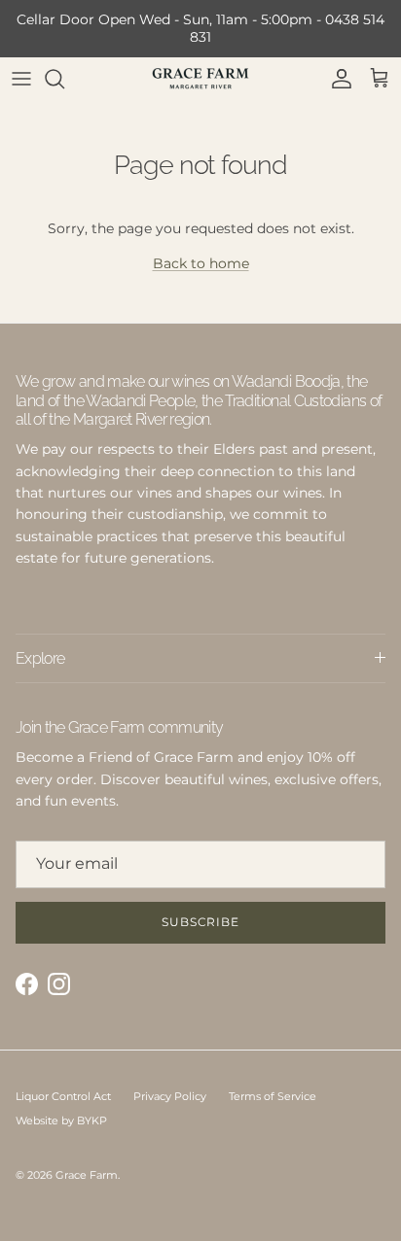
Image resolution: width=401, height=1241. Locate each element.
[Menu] (21, 78)
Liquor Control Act (63, 1096)
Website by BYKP (61, 1120)
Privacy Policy (169, 1096)
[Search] (64, 78)
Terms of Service (272, 1096)
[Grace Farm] (200, 78)
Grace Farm (86, 1175)
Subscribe (201, 921)
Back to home (201, 263)
